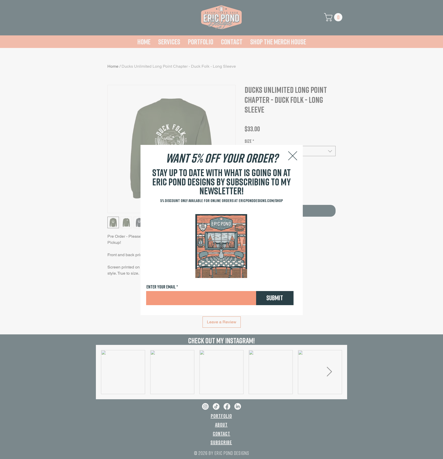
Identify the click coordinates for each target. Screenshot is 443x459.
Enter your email (161, 286)
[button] (292, 155)
